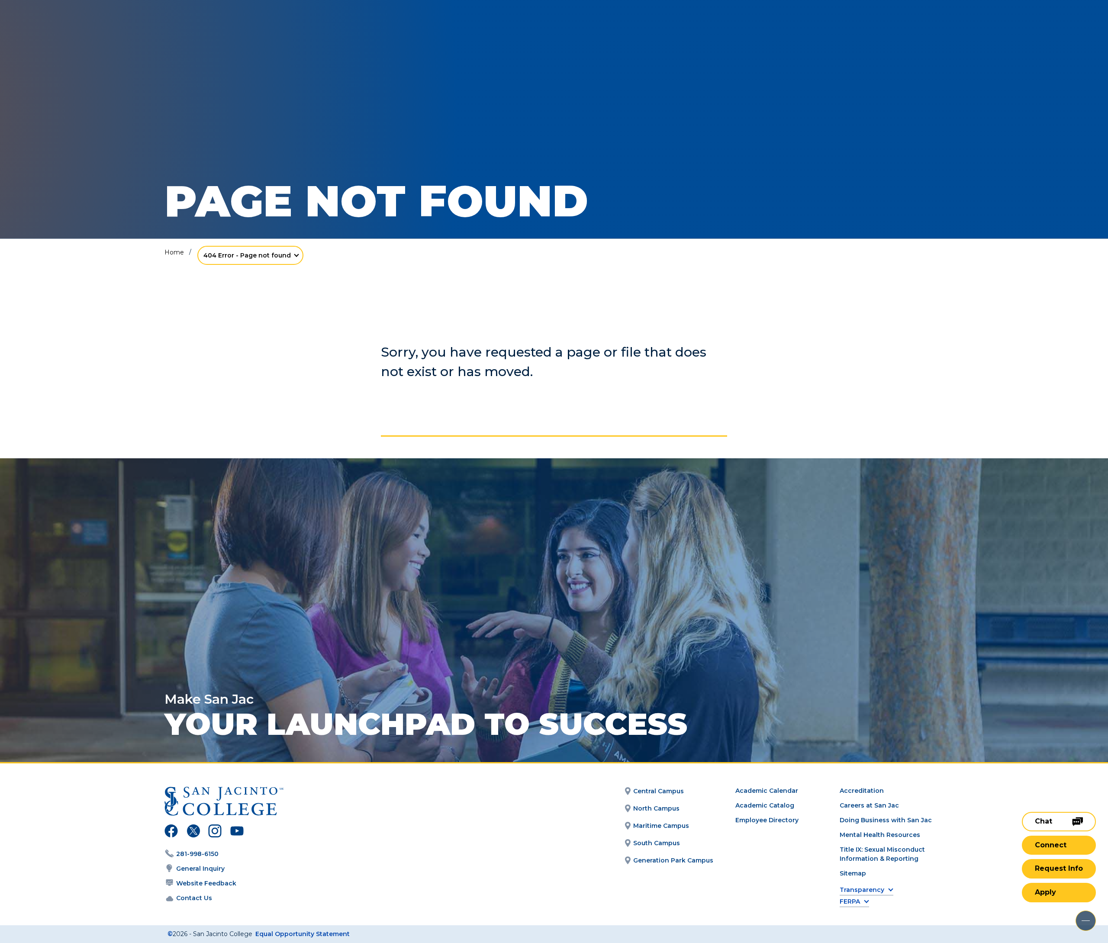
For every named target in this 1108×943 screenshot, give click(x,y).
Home (174, 252)
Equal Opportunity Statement (302, 934)
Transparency (862, 890)
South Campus (656, 843)
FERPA (850, 901)
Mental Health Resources (880, 835)
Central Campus (658, 791)
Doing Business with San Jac (886, 820)
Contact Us (194, 898)
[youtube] (236, 832)
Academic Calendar (766, 791)
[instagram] (215, 832)
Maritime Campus (661, 826)
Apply (1045, 892)
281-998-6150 (197, 854)
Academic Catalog (764, 805)
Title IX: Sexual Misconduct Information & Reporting (882, 854)
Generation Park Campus (673, 860)
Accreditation (862, 791)
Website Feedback (206, 883)
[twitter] (193, 832)
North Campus (656, 808)
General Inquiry (200, 868)
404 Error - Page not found (247, 255)
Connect (1050, 845)
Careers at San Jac (869, 805)
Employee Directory (767, 820)
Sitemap (853, 873)
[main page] (70, 31)
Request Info (1059, 868)
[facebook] (171, 832)
